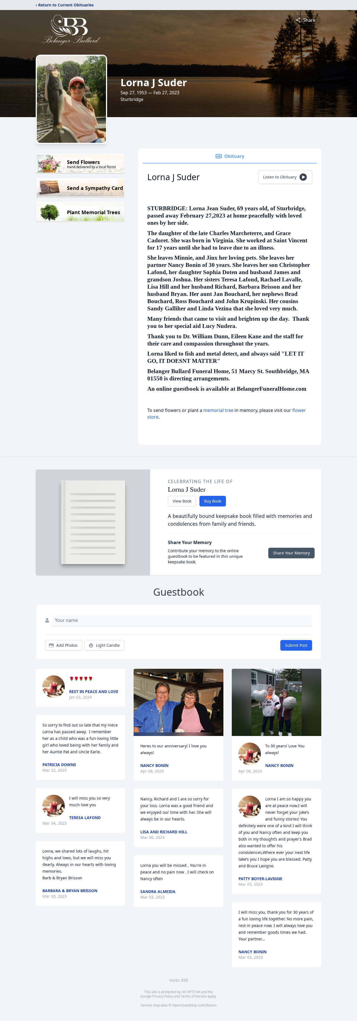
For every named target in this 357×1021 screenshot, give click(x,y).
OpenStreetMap (184, 1005)
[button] (178, 702)
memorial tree (218, 410)
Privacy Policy (162, 996)
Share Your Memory (291, 553)
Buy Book (212, 501)
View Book (182, 501)
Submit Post (296, 645)
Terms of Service (194, 996)
